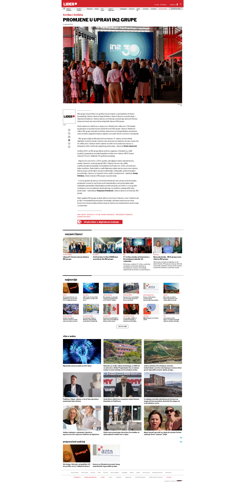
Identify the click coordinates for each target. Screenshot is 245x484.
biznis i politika (68, 9)
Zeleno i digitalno (115, 472)
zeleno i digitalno (111, 9)
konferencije (163, 9)
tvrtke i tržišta (79, 9)
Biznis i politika (74, 472)
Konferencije (168, 472)
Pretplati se (77, 477)
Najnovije (71, 279)
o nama (110, 477)
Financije (93, 472)
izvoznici (145, 9)
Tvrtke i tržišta (84, 472)
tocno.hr (168, 477)
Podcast (132, 472)
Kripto (99, 472)
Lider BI (138, 9)
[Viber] (69, 147)
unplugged (123, 9)
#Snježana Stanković (124, 214)
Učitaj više (122, 326)
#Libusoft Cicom (93, 214)
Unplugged (124, 472)
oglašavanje (128, 477)
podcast (131, 9)
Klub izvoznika (146, 472)
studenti (153, 9)
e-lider (103, 477)
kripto (97, 9)
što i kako (102, 9)
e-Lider (157, 4)
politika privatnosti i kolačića (156, 477)
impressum (119, 477)
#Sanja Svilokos (83, 217)
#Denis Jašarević (107, 214)
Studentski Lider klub (157, 472)
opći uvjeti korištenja (140, 477)
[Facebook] (69, 130)
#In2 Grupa (81, 214)
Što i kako (105, 472)
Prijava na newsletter (90, 477)
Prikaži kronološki (175, 8)
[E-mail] (69, 140)
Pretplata (163, 4)
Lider (64, 124)
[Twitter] (69, 133)
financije (89, 9)
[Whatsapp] (69, 143)
